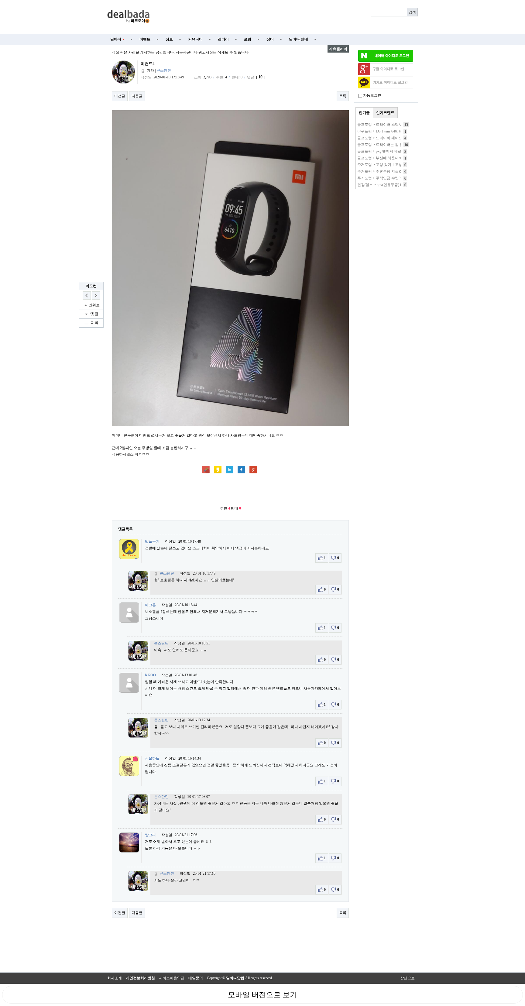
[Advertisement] (287, 17)
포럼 (247, 39)
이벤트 (144, 39)
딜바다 (117, 39)
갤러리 (223, 39)
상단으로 (407, 978)
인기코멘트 (385, 113)
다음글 (137, 96)
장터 (270, 39)
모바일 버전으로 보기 (262, 995)
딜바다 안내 (298, 39)
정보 (169, 39)
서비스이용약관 (171, 978)
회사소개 (114, 978)
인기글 (364, 113)
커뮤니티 (195, 39)
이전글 (119, 96)
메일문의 (195, 978)
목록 (342, 96)
